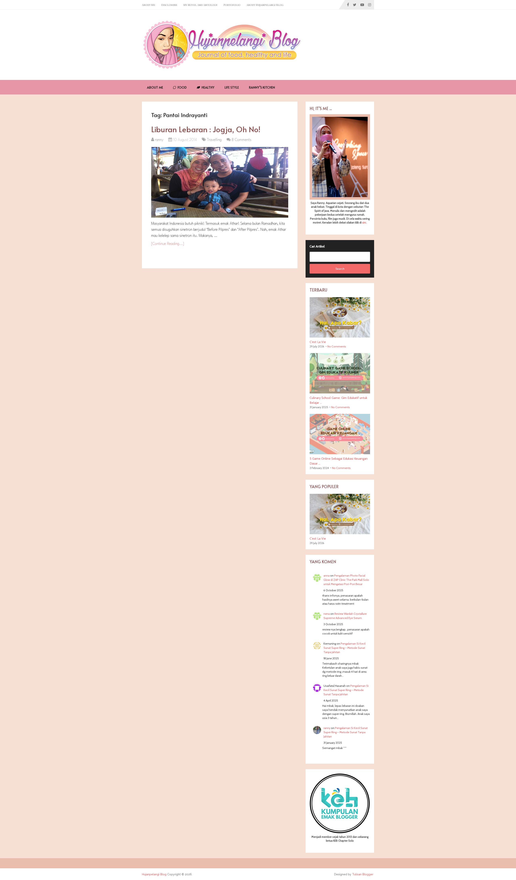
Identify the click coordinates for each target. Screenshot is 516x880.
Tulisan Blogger (362, 874)
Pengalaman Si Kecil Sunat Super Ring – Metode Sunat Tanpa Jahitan (344, 648)
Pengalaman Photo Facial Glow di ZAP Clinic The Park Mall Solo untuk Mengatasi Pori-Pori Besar (346, 580)
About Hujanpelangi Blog (265, 4)
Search (339, 268)
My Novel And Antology (200, 4)
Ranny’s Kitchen (262, 87)
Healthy (207, 87)
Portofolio (232, 4)
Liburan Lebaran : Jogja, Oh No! (205, 129)
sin (364, 222)
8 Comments (241, 140)
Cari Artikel (317, 246)
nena (327, 614)
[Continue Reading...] (167, 244)
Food (182, 87)
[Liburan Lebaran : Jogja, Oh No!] (219, 182)
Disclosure (169, 4)
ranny (159, 140)
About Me (148, 4)
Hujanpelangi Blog (154, 874)
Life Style (232, 87)
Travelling (214, 140)
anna (327, 575)
